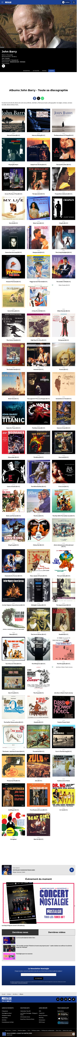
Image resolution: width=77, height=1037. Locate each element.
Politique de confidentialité (48, 1030)
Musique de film (14, 61)
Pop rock (22, 61)
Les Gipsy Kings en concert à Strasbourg (13, 925)
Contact (14, 1030)
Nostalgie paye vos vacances (24, 953)
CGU (29, 1030)
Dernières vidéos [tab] (56, 932)
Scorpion (7, 58)
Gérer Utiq (58, 1030)
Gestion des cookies (67, 1030)
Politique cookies (36, 1030)
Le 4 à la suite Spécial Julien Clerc (25, 937)
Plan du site (8, 1030)
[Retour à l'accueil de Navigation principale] (8, 2)
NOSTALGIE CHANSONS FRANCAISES (24, 870)
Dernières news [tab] (20, 932)
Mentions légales (22, 1030)
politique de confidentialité (22, 982)
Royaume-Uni (15, 60)
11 (9, 55)
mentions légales (14, 982)
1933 (11, 55)
